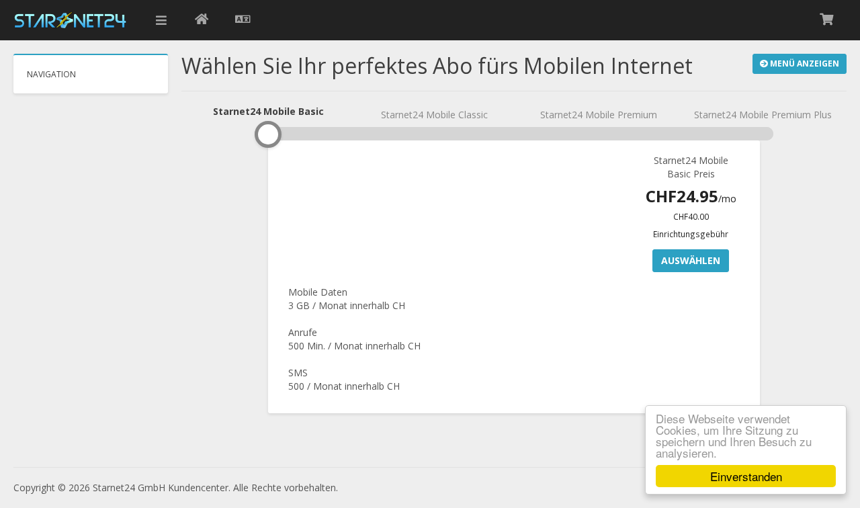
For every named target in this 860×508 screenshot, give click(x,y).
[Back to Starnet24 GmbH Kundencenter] (201, 20)
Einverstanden (746, 476)
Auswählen (690, 260)
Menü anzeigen (803, 63)
